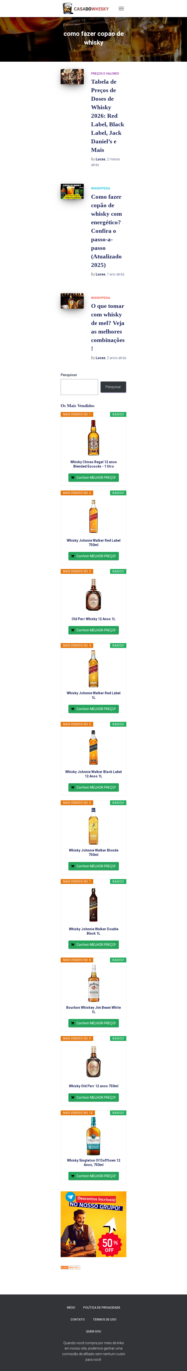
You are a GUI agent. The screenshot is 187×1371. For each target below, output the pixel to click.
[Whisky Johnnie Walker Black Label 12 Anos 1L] (93, 747)
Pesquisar (69, 375)
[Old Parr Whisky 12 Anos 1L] (93, 594)
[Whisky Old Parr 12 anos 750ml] (93, 1061)
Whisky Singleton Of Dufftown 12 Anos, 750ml (93, 1162)
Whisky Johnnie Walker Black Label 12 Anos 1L (93, 774)
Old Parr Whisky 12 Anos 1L (93, 619)
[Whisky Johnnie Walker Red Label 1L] (93, 668)
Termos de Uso (104, 1319)
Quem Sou (93, 1331)
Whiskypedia (100, 188)
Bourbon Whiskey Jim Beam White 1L (93, 1010)
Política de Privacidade (101, 1307)
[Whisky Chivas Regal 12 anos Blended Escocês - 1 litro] (93, 437)
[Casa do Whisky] (87, 8)
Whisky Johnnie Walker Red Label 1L (94, 695)
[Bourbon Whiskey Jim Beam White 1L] (93, 983)
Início (71, 1307)
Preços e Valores (105, 73)
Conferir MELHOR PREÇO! (96, 478)
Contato (78, 1319)
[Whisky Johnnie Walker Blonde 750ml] (93, 826)
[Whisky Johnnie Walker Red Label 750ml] (93, 516)
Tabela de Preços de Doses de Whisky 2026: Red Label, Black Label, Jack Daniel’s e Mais (107, 115)
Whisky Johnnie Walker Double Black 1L (93, 931)
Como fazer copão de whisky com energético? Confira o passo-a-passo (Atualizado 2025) (106, 230)
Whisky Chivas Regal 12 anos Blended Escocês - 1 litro (93, 464)
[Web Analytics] (70, 1267)
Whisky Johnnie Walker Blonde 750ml (93, 852)
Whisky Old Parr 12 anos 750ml (93, 1086)
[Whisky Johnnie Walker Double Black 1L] (93, 904)
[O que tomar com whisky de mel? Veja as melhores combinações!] (72, 301)
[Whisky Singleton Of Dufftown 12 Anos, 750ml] (93, 1136)
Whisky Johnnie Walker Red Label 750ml (94, 543)
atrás (115, 274)
